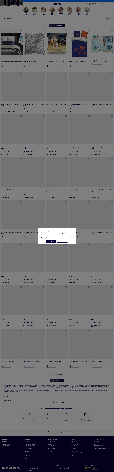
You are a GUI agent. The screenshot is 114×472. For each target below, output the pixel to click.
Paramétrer (62, 241)
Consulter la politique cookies (44, 238)
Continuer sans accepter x (44, 229)
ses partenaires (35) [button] (46, 231)
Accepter (51, 241)
